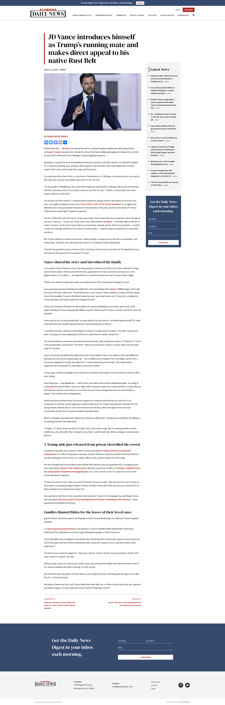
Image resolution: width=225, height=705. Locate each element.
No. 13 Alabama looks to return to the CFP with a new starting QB (163, 117)
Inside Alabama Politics (82, 15)
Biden (109, 221)
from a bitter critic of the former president (101, 204)
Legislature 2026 (167, 15)
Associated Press (57, 136)
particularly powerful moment (62, 528)
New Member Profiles (104, 15)
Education (152, 15)
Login (178, 10)
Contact (154, 685)
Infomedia (186, 702)
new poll (49, 386)
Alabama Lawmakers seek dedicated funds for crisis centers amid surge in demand (59, 603)
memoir (112, 289)
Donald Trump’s (53, 152)
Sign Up (140, 3)
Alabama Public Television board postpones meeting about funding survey (164, 79)
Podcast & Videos (137, 15)
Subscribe (188, 10)
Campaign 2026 (183, 15)
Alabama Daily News (48, 13)
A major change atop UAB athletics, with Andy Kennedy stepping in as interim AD (163, 173)
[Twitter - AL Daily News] (187, 685)
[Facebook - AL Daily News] (180, 685)
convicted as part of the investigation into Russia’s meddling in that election (94, 499)
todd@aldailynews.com (122, 686)
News (63, 69)
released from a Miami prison (73, 468)
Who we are (155, 682)
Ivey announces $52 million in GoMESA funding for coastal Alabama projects (163, 90)
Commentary (121, 15)
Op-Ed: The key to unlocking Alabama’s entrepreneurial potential (124, 602)
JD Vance (66, 148)
